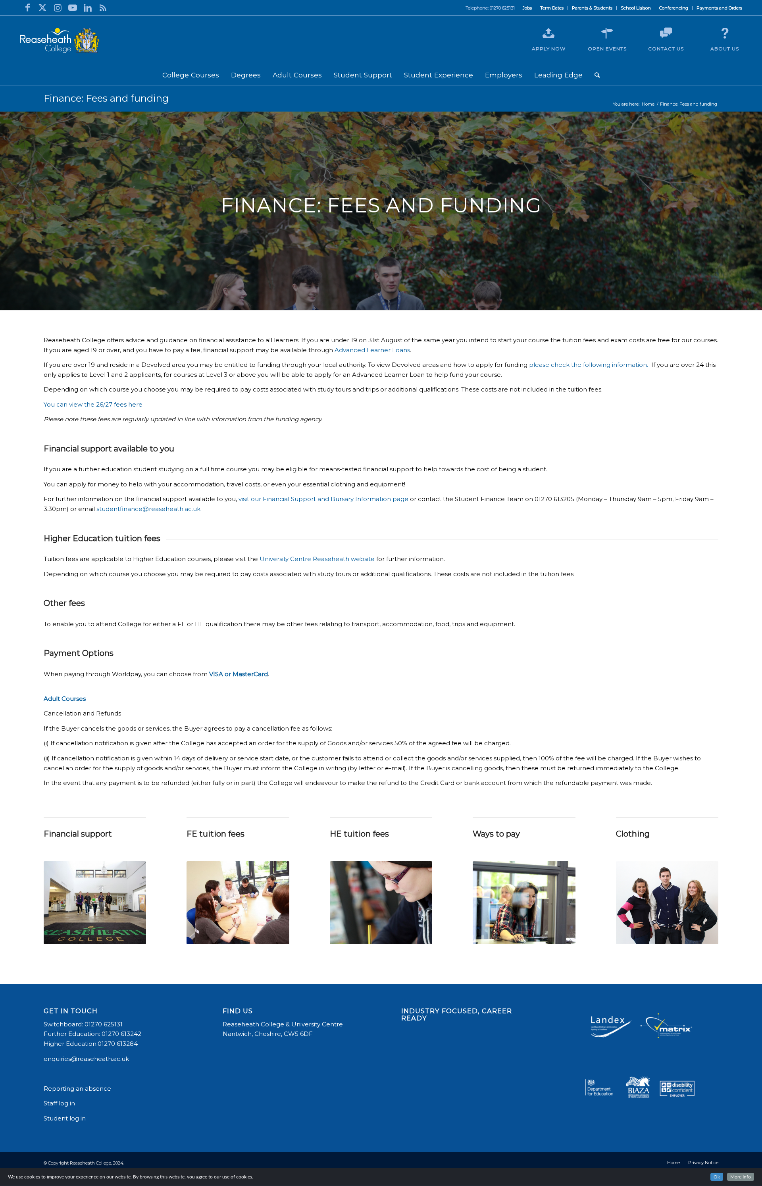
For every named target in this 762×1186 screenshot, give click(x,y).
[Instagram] (57, 7)
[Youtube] (72, 7)
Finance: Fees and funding (106, 98)
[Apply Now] (548, 33)
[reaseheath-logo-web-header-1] (59, 40)
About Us (724, 49)
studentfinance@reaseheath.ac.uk (148, 509)
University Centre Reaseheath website (317, 559)
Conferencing (673, 8)
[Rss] (102, 7)
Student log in (65, 1118)
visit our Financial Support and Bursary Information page (323, 499)
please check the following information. (588, 364)
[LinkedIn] (87, 7)
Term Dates (552, 8)
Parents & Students (592, 8)
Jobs (527, 8)
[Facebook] (27, 7)
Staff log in (59, 1103)
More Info (740, 1176)
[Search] (597, 75)
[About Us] (725, 33)
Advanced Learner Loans (372, 350)
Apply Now (549, 49)
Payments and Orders (719, 8)
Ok (717, 1176)
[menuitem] (527, 8)
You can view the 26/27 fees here (93, 404)
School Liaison (636, 8)
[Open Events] (607, 33)
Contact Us (666, 49)
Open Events (607, 49)
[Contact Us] (666, 33)
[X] (42, 7)
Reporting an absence (78, 1088)
